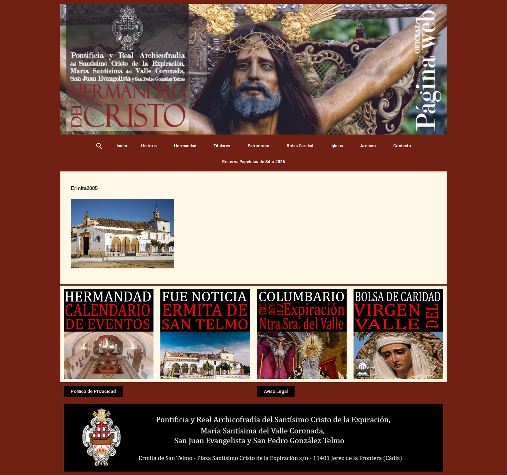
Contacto (402, 146)
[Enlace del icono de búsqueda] (99, 146)
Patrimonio (258, 146)
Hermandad (185, 146)
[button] (93, 391)
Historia (149, 146)
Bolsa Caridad (300, 146)
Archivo (368, 146)
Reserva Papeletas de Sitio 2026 (253, 161)
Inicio (122, 146)
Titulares (221, 146)
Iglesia (336, 146)
